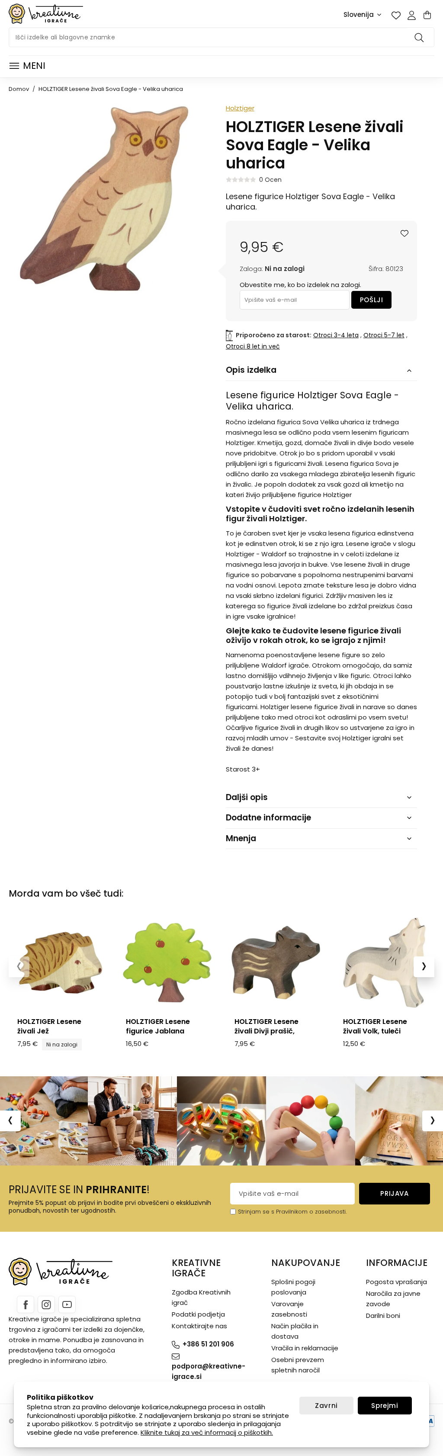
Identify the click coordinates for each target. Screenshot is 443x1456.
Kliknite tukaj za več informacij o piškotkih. (207, 1432)
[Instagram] (46, 1304)
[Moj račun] (411, 15)
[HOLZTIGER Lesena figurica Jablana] (167, 962)
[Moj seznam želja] (395, 15)
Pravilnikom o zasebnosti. (311, 1211)
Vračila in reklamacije (304, 1348)
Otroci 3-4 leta (336, 335)
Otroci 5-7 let (383, 335)
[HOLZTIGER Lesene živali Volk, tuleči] (384, 962)
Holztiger (240, 108)
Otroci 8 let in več (253, 346)
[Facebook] (25, 1304)
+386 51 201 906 (208, 1344)
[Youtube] (67, 1304)
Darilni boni (383, 1315)
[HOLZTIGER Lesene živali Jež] (58, 962)
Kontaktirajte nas (199, 1325)
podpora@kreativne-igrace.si (208, 1371)
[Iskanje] (420, 37)
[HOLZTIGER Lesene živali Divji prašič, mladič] (275, 962)
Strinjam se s (256, 1211)
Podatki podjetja (198, 1314)
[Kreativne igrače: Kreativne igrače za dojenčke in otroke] (46, 13)
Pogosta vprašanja (396, 1281)
